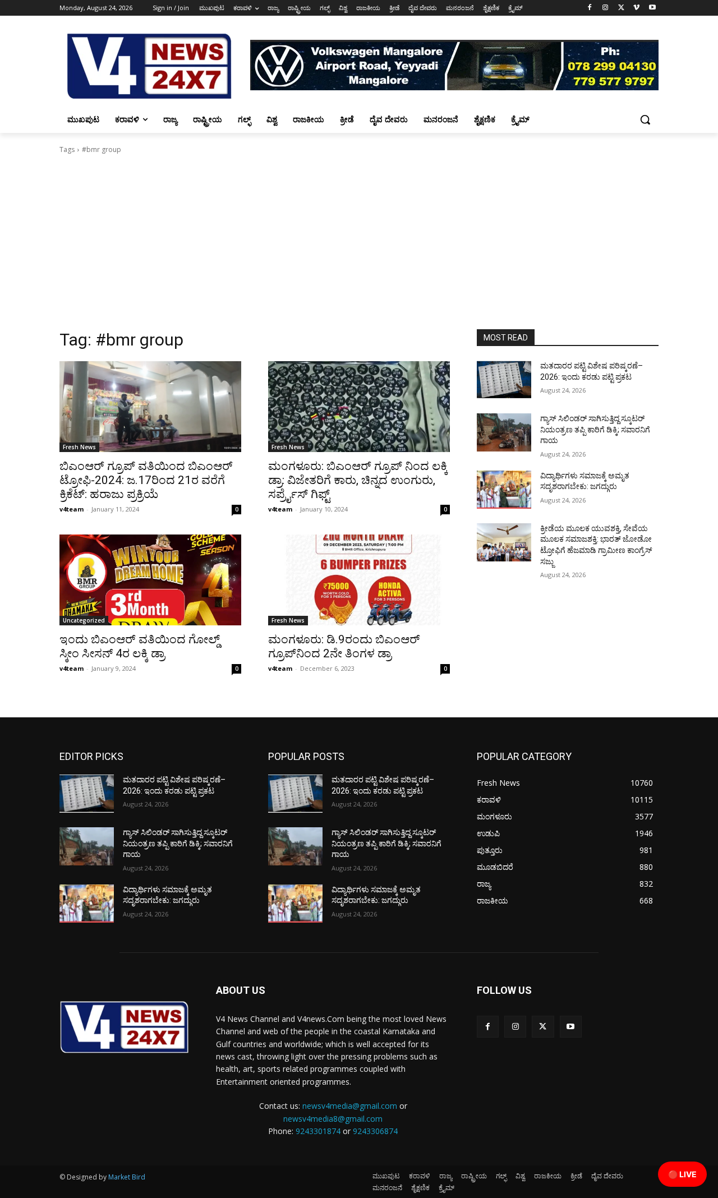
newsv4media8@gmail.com (333, 1118)
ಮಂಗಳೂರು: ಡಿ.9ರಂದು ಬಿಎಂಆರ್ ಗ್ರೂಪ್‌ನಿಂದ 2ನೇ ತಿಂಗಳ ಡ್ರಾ (344, 646)
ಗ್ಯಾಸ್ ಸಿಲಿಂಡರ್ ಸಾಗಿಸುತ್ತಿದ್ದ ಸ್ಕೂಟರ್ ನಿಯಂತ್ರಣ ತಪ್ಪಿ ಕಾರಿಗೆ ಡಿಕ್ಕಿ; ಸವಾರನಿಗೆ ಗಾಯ (595, 429)
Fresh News (79, 447)
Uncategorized (84, 620)
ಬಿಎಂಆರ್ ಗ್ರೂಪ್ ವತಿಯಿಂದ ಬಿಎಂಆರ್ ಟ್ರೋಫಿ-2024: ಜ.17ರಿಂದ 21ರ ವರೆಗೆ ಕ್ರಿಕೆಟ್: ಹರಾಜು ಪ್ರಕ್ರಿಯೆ (146, 480)
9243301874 (318, 1131)
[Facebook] (589, 8)
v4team (71, 509)
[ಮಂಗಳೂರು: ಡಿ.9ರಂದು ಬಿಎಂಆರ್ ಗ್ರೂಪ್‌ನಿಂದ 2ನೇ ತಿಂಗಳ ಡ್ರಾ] (359, 580)
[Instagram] (605, 8)
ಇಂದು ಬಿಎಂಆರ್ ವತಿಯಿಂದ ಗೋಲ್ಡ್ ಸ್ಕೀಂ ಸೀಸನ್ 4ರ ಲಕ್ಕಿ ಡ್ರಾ (139, 646)
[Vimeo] (636, 8)
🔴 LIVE (682, 1174)
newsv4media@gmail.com (349, 1105)
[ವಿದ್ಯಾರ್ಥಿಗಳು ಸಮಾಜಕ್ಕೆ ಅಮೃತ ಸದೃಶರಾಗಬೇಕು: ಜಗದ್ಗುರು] (504, 490)
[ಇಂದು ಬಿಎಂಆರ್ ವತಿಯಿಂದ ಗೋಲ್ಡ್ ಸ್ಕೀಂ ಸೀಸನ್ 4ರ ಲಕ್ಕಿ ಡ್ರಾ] (150, 580)
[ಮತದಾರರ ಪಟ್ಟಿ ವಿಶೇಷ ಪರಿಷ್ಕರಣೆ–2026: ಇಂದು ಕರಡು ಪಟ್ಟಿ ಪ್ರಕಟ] (504, 380)
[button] (645, 119)
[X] (621, 8)
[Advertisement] (359, 245)
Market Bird (126, 1177)
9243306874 (375, 1131)
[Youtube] (652, 8)
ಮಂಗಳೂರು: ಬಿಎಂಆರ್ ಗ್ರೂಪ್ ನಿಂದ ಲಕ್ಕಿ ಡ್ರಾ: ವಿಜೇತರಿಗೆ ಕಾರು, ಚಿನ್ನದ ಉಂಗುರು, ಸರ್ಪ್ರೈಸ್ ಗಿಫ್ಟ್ (358, 480)
